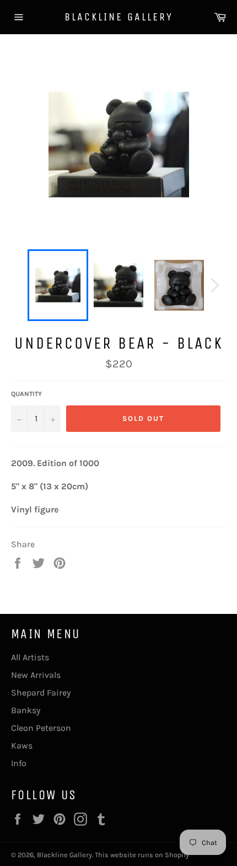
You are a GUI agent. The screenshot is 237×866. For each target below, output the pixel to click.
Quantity (26, 394)
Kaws (22, 745)
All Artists (30, 657)
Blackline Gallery (118, 16)
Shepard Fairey (41, 692)
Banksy (25, 710)
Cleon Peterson (41, 728)
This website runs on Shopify (142, 855)
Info (18, 763)
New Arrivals (36, 675)
